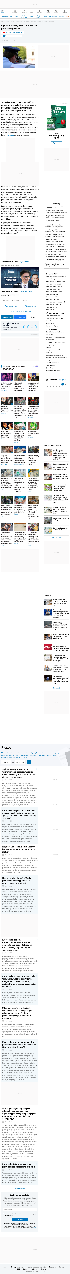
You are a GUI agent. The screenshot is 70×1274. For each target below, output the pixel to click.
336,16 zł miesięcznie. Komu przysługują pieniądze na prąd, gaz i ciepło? (56, 255)
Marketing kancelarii (20, 757)
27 (56, 384)
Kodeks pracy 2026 (57, 136)
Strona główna (5, 21)
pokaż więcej (19, 1188)
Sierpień (62, 379)
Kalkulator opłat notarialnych (54, 304)
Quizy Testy (49, 368)
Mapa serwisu (45, 1269)
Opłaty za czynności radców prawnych (54, 346)
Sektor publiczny (24, 16)
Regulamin (52, 1267)
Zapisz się (20, 1219)
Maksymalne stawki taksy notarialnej (53, 351)
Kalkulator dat (50, 309)
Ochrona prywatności (16, 1267)
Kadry (11, 16)
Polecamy (47, 595)
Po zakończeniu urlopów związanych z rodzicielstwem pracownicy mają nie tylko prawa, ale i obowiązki (56, 221)
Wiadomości (19, 21)
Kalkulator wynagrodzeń (53, 284)
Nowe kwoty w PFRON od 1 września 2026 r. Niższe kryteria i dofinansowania (55, 231)
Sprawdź (56, 143)
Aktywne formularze (57, 313)
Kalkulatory (52, 274)
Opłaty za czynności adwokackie (56, 342)
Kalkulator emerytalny (52, 294)
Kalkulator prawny (51, 307)
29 (62, 384)
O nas (4, 1267)
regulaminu (25, 1213)
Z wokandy (33, 755)
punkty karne (15, 277)
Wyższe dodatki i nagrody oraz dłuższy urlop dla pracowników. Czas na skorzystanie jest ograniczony (55, 265)
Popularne (49, 207)
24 (47, 384)
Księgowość (4, 16)
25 (50, 384)
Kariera (61, 1267)
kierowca (10, 135)
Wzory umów (50, 323)
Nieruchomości (53, 16)
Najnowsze (57, 207)
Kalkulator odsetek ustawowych (55, 302)
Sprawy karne (35, 753)
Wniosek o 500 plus (52, 326)
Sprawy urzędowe (59, 753)
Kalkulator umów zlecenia (54, 286)
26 (53, 384)
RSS (18, 1269)
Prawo (31, 16)
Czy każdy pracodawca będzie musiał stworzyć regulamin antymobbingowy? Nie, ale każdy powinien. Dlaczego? (56, 260)
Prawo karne (50, 321)
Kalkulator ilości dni (52, 297)
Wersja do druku (12, 283)
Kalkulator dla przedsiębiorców (55, 281)
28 (59, 384)
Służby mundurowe (22, 755)
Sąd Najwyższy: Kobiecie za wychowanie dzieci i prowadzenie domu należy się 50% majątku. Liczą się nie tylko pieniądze (57, 211)
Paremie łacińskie (6, 757)
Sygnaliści (42, 755)
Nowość (56, 133)
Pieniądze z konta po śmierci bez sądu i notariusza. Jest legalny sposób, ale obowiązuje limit (55, 245)
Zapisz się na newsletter (23, 288)
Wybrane (63, 207)
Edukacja (61, 16)
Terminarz (53, 379)
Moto (45, 16)
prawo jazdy (5, 277)
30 (65, 384)
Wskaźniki (52, 329)
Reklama (34, 1269)
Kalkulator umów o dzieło (53, 289)
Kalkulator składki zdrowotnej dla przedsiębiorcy (56, 278)
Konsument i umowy (17, 753)
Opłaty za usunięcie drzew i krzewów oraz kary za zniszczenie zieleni (56, 357)
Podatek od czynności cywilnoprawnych (52, 364)
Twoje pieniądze (38, 16)
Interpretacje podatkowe (53, 370)
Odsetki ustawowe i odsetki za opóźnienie (55, 333)
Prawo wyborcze (52, 755)
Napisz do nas (31, 283)
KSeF (67, 16)
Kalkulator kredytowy (52, 299)
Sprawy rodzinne (47, 753)
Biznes (16, 16)
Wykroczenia (24, 239)
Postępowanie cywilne (53, 315)
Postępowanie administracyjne (55, 318)
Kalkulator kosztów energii (54, 291)
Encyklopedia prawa (7, 755)
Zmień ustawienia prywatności (36, 1267)
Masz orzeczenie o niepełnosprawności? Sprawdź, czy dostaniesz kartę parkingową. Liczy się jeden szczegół (56, 240)
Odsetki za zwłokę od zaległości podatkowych (55, 338)
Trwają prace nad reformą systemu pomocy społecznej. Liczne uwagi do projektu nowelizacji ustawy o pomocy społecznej (56, 250)
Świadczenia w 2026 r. (52, 446)
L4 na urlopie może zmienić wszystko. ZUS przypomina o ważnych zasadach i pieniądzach (56, 226)
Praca (27, 753)
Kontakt (25, 1269)
